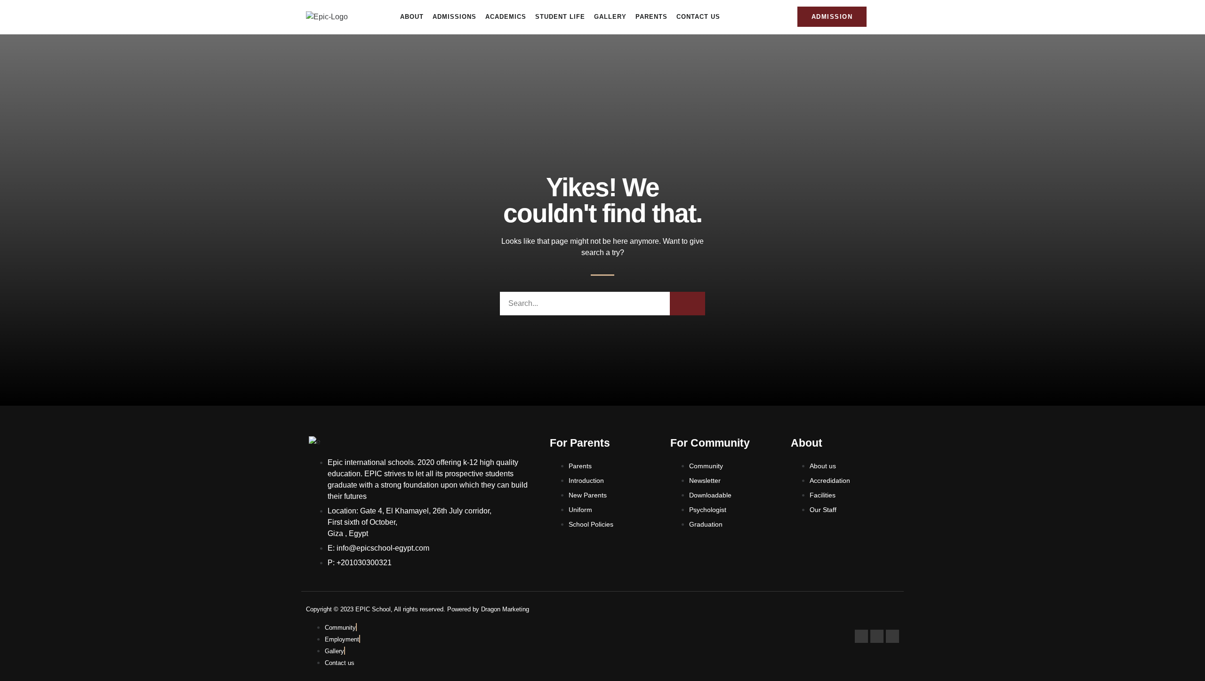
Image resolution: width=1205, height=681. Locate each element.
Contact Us (698, 16)
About (412, 16)
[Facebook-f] (861, 636)
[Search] (687, 303)
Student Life (560, 16)
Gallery (610, 16)
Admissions (454, 16)
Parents (651, 16)
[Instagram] (877, 636)
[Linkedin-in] (892, 636)
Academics (505, 16)
